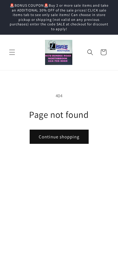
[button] (12, 52)
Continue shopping (59, 137)
